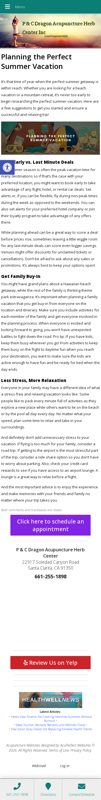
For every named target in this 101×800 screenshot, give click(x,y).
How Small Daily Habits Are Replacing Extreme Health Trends (51, 729)
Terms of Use (59, 750)
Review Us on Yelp (52, 662)
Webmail (39, 765)
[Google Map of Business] (50, 614)
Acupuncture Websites (23, 745)
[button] (7, 167)
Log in (64, 765)
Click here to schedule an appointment (50, 525)
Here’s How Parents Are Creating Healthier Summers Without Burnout (51, 719)
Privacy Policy (80, 750)
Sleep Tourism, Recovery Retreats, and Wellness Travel (50, 725)
